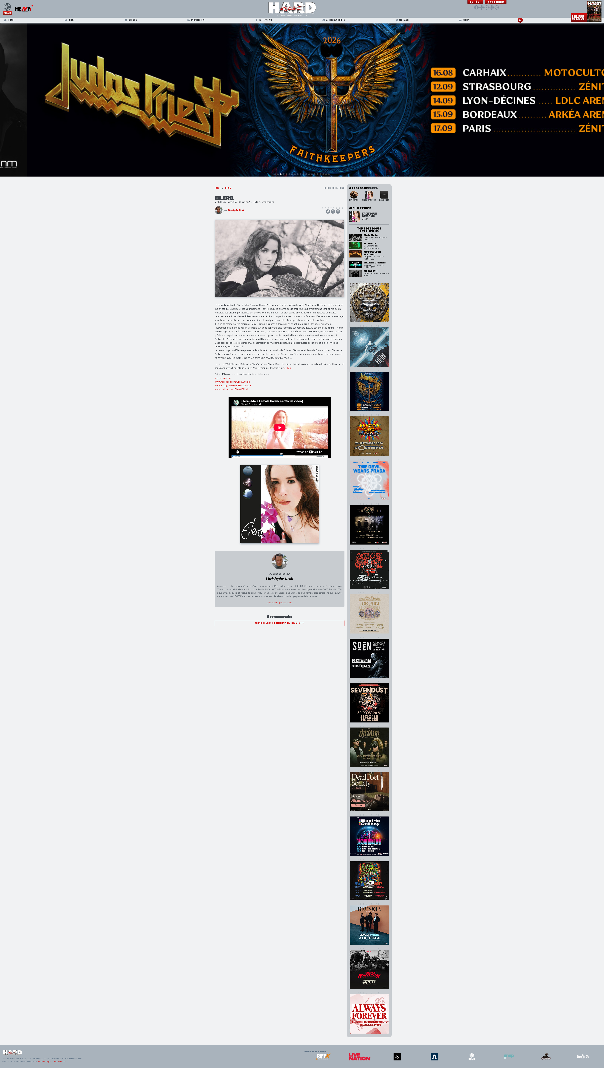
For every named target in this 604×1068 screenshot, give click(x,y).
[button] (475, 2)
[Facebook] (476, 7)
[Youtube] (486, 7)
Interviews (265, 20)
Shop (466, 20)
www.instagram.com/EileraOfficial (233, 385)
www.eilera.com (223, 378)
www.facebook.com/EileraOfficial (232, 382)
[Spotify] (497, 7)
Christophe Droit (236, 210)
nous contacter (60, 1061)
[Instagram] (491, 7)
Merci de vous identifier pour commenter (279, 623)
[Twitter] (481, 7)
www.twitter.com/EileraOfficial (231, 389)
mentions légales (45, 1061)
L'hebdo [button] (579, 17)
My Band (403, 20)
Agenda (133, 20)
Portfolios (197, 20)
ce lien (287, 368)
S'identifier (496, 2)
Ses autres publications (279, 602)
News (71, 20)
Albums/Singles (335, 20)
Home (11, 20)
